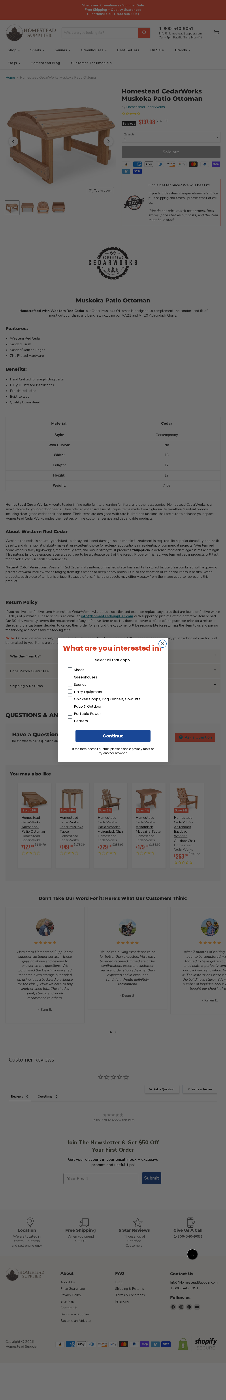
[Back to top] (192, 1254)
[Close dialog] (162, 644)
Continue (113, 736)
